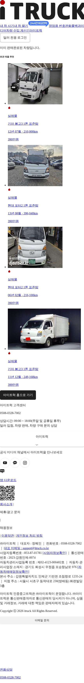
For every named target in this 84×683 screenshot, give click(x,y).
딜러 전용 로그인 (15, 37)
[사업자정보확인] (54, 553)
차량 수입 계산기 (18, 30)
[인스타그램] (25, 466)
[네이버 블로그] (42, 472)
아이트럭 (36, 30)
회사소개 (6, 504)
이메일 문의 (42, 620)
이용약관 (7, 535)
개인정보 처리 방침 (29, 535)
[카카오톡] (15, 466)
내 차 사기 (7, 25)
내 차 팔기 (21, 25)
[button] (42, 439)
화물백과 (74, 25)
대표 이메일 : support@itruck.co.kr (26, 548)
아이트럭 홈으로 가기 (18, 395)
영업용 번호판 (58, 25)
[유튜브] (5, 466)
